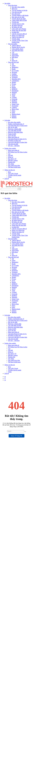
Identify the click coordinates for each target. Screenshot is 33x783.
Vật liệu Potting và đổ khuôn (20, 15)
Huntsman (15, 75)
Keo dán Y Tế (12, 159)
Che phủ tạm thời (17, 12)
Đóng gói (14, 60)
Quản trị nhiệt (12, 134)
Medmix (14, 117)
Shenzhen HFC (16, 79)
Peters (13, 111)
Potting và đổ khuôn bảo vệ (16, 124)
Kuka (13, 112)
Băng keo (14, 8)
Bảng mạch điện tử (13, 137)
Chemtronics (15, 80)
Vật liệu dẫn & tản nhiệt (19, 19)
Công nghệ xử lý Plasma (19, 29)
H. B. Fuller (15, 70)
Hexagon (14, 72)
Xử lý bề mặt (12, 135)
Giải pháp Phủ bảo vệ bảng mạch (17, 125)
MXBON (14, 89)
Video (10, 177)
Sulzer (13, 65)
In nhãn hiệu (15, 32)
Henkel (14, 82)
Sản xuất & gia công (14, 165)
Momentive (15, 67)
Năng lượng (15, 55)
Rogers (14, 87)
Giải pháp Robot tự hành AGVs (17, 139)
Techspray (15, 77)
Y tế (13, 52)
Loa (9, 154)
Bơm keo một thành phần (15, 132)
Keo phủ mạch (16, 14)
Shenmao (14, 102)
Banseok (14, 92)
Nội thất (10, 155)
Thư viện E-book (13, 173)
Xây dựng (11, 164)
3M (13, 64)
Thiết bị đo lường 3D (18, 37)
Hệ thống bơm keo (17, 25)
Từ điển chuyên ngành (14, 175)
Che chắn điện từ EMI (14, 130)
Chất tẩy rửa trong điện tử (19, 34)
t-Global (14, 97)
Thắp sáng (15, 54)
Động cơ (10, 157)
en (5, 376)
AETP (13, 94)
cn (5, 380)
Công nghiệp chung (17, 49)
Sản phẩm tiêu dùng (17, 50)
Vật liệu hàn (15, 22)
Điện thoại (15, 57)
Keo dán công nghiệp (14, 122)
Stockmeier (15, 106)
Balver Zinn (15, 109)
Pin (13, 59)
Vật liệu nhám (16, 39)
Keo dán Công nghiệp (18, 7)
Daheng (14, 116)
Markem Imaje (16, 114)
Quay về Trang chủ (16, 436)
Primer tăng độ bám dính (19, 30)
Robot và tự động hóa (18, 35)
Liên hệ (6, 178)
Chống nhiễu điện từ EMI (19, 20)
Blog (9, 172)
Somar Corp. (15, 104)
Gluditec (14, 74)
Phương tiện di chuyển (18, 47)
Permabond (15, 90)
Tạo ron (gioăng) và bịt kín (19, 10)
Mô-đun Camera (13, 160)
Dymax (14, 84)
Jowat (13, 85)
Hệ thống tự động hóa (14, 140)
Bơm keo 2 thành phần (14, 129)
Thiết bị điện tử (16, 45)
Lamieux (14, 107)
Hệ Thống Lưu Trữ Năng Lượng (17, 152)
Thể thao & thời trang (14, 167)
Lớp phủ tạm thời (13, 144)
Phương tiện (11, 162)
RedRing (14, 101)
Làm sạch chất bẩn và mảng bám (17, 142)
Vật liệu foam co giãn (18, 24)
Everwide (14, 99)
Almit (13, 96)
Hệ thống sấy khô (17, 27)
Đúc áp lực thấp (12, 127)
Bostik (13, 69)
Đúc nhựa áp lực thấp (18, 17)
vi (5, 378)
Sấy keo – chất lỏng (14, 145)
